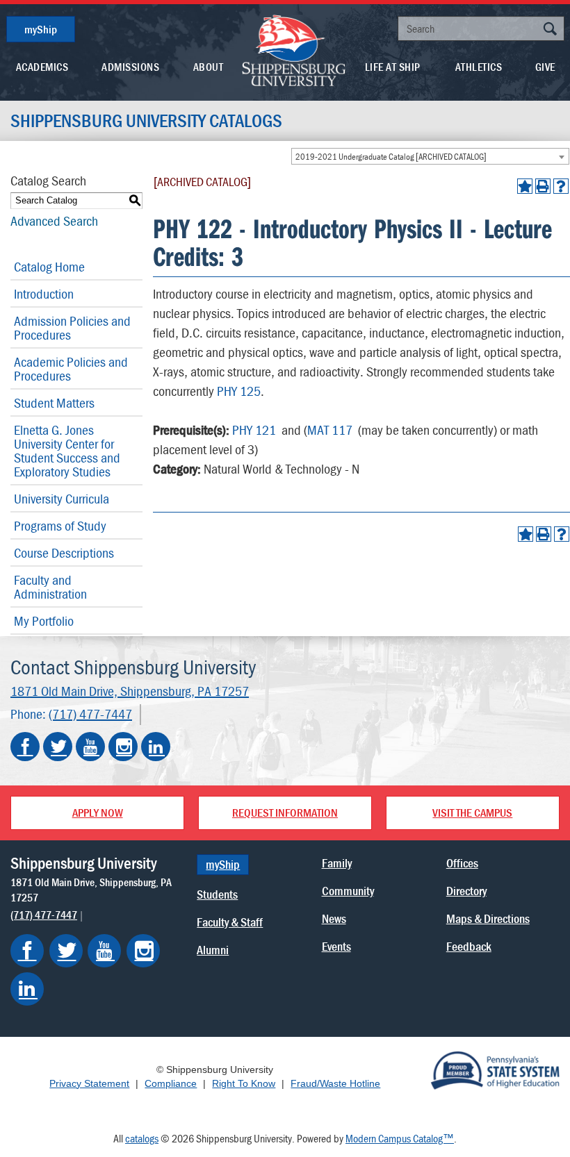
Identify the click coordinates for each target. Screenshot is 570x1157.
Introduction (44, 293)
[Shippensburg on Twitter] (66, 950)
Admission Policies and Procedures (72, 327)
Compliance (171, 1083)
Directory (466, 891)
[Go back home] (294, 49)
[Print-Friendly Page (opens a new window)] (543, 186)
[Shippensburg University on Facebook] (25, 746)
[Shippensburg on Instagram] (143, 950)
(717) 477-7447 (90, 713)
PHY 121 (254, 429)
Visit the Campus (472, 812)
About (208, 67)
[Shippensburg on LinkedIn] (27, 989)
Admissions (130, 67)
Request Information (285, 812)
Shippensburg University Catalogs (146, 120)
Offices (462, 863)
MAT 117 (329, 429)
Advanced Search (54, 220)
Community (348, 891)
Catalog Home (49, 266)
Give (545, 67)
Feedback (468, 946)
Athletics (479, 67)
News (334, 918)
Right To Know (243, 1083)
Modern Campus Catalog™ (399, 1138)
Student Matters (54, 402)
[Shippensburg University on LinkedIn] (155, 746)
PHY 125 (239, 390)
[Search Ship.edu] (549, 30)
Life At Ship (393, 67)
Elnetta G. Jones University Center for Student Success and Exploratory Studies (67, 450)
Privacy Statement (89, 1083)
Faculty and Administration (50, 586)
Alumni (213, 950)
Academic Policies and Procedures (71, 368)
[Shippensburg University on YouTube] (90, 746)
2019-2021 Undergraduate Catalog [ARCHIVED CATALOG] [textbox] (391, 157)
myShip (40, 29)
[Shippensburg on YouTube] (104, 950)
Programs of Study (60, 525)
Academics (42, 67)
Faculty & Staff (230, 922)
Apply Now (97, 812)
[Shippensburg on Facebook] (27, 950)
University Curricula (61, 498)
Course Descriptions (64, 552)
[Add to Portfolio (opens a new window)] (524, 186)
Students (217, 894)
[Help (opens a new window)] (561, 186)
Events (336, 946)
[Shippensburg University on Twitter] (57, 746)
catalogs (141, 1138)
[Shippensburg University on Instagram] (123, 746)
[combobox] (430, 156)
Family (337, 863)
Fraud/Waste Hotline (335, 1083)
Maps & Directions (488, 918)
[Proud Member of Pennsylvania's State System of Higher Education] (495, 1069)
